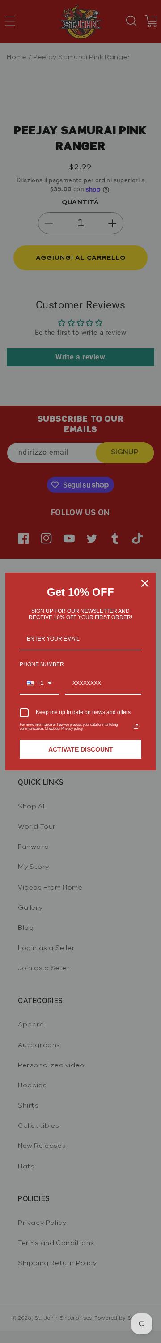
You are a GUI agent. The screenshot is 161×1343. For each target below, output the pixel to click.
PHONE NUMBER (42, 664)
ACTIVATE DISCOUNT (80, 749)
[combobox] (39, 683)
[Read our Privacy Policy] (136, 726)
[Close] (145, 583)
